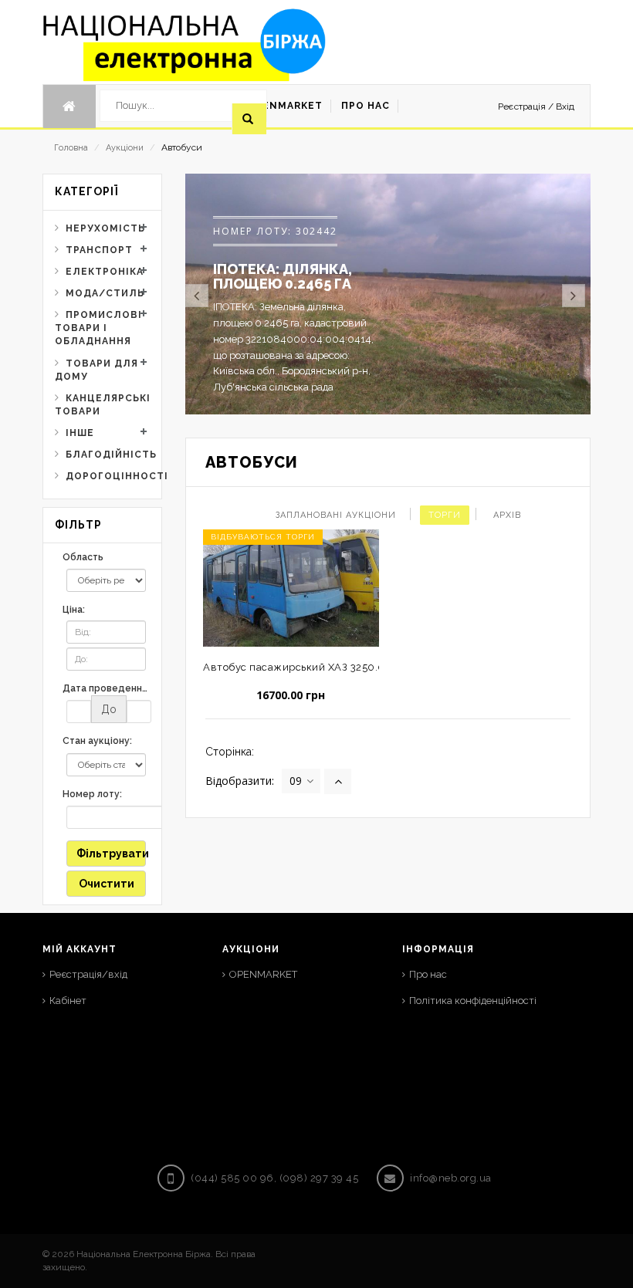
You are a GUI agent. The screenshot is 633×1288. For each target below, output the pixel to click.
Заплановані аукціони (336, 515)
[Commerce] (184, 44)
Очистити (106, 883)
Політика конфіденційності (473, 1000)
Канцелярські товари (102, 405)
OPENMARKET (263, 974)
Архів (507, 515)
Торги (444, 515)
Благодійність (108, 454)
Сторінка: (229, 751)
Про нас (428, 974)
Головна (71, 148)
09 (295, 780)
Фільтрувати (111, 853)
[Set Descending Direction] (337, 781)
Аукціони (125, 148)
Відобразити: (239, 780)
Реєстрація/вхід (88, 974)
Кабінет (67, 1000)
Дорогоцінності (108, 476)
